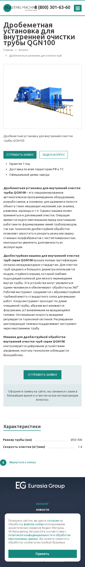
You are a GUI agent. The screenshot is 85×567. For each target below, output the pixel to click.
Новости (42, 509)
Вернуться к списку (23, 462)
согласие (53, 520)
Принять (42, 554)
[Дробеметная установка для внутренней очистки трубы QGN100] (42, 96)
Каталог (42, 504)
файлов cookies (34, 524)
